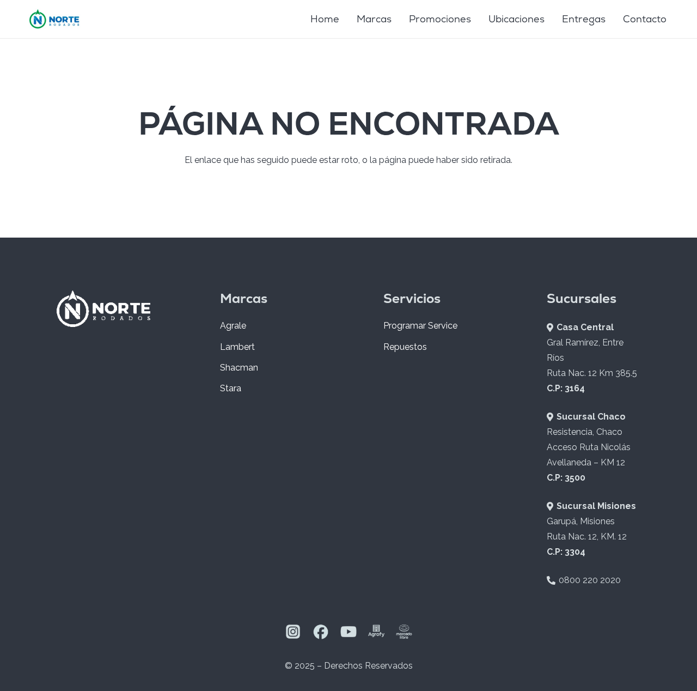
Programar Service (420, 325)
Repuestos (405, 347)
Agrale (233, 325)
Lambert (237, 347)
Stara (230, 388)
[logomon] (54, 19)
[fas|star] (293, 634)
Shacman (239, 367)
